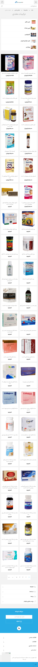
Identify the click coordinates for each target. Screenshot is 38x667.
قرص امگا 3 (27, 28)
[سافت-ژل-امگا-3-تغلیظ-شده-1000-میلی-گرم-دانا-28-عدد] (28, 555)
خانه (32, 10)
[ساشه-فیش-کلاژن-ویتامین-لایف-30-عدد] (28, 320)
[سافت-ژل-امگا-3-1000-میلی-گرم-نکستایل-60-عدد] (9, 449)
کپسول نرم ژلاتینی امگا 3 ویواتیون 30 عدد (9, 177)
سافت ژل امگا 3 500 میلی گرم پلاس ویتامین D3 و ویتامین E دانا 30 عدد (9, 487)
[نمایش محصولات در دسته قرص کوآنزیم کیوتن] (33, 41)
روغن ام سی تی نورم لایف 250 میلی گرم (28, 305)
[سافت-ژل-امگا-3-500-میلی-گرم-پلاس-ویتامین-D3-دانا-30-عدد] (28, 476)
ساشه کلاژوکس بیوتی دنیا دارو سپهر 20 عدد (28, 409)
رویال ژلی (28, 47)
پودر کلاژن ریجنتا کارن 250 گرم (28, 254)
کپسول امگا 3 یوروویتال (10, 151)
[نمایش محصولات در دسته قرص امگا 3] (33, 28)
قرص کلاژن (27, 22)
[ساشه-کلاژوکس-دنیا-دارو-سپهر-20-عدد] (9, 398)
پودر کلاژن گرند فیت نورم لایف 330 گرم (10, 254)
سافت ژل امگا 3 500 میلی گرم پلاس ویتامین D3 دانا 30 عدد (28, 487)
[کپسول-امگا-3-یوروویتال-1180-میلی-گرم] (9, 141)
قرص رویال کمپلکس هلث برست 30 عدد (28, 99)
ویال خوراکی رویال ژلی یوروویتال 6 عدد (28, 151)
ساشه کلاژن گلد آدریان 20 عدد (9, 357)
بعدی (13, 577)
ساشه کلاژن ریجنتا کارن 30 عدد (28, 357)
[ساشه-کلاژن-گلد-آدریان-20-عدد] (9, 346)
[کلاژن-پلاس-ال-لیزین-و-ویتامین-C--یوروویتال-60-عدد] (28, 192)
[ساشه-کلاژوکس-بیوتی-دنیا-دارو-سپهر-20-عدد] (28, 398)
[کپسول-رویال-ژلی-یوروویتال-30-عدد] (28, 166)
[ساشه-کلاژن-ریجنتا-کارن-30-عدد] (28, 346)
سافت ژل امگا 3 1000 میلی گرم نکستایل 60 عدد (9, 460)
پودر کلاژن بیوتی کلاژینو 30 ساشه (28, 73)
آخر (9, 577)
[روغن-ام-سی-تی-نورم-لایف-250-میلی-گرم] (28, 295)
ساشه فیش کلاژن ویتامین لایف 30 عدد (28, 330)
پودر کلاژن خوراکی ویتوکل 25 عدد (10, 229)
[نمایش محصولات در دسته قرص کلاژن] (33, 22)
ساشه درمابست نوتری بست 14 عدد (9, 305)
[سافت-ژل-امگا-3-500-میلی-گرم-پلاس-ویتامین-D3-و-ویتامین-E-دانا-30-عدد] (9, 476)
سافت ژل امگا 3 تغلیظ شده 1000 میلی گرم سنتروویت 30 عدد (10, 566)
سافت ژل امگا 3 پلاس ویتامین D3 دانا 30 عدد (10, 540)
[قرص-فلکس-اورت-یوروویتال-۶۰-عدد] (9, 88)
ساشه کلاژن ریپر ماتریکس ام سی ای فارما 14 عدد (9, 331)
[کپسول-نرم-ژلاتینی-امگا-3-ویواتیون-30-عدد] (9, 166)
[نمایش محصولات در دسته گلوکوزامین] (33, 34)
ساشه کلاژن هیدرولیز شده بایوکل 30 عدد (9, 382)
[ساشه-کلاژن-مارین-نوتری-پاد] (28, 371)
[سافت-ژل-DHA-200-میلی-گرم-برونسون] (9, 424)
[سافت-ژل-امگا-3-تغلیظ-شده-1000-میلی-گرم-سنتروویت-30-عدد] (9, 555)
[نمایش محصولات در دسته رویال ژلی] (33, 47)
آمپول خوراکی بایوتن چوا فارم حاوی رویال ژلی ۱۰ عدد (10, 203)
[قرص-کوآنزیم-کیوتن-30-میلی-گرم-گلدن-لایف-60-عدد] (9, 114)
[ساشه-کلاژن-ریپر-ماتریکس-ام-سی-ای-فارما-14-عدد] (9, 320)
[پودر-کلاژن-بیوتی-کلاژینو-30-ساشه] (28, 63)
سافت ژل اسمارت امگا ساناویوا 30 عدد (28, 460)
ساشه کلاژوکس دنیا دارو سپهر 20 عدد (10, 408)
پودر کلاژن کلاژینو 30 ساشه (28, 279)
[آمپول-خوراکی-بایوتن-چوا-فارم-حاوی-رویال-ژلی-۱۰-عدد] (9, 192)
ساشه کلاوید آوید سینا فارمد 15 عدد (28, 435)
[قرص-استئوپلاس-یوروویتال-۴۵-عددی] (9, 63)
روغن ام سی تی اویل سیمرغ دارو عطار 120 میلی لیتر (9, 280)
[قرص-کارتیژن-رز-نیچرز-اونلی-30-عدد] (28, 114)
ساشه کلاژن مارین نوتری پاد (28, 382)
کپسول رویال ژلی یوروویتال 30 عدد (28, 176)
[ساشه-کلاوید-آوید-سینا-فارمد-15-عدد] (28, 424)
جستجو (2, 6)
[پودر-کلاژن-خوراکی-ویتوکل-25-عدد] (9, 219)
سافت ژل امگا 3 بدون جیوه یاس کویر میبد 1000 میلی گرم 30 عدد (28, 540)
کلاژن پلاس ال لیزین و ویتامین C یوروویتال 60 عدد (28, 203)
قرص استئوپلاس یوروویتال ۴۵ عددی (9, 73)
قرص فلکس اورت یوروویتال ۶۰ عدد (9, 98)
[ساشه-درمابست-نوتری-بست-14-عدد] (9, 295)
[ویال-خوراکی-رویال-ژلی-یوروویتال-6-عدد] (28, 141)
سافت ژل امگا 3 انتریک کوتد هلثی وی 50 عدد (10, 513)
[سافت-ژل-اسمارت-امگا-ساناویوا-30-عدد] (28, 449)
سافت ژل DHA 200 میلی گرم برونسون (10, 435)
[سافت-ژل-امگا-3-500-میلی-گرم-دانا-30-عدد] (28, 502)
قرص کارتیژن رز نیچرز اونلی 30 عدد (28, 125)
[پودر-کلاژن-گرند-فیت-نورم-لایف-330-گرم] (9, 243)
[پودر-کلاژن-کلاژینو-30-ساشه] (28, 268)
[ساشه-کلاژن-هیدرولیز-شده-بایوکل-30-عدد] (9, 371)
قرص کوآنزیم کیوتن (25, 41)
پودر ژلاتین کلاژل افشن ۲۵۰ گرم (28, 229)
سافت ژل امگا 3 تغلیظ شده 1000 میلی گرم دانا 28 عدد (28, 566)
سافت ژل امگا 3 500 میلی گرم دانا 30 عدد (28, 513)
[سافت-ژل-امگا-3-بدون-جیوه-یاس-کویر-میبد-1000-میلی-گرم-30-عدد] (28, 529)
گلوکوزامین (27, 35)
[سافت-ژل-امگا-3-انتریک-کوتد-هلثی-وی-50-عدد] (9, 502)
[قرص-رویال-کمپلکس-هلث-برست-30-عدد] (28, 88)
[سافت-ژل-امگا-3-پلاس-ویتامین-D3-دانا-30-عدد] (9, 529)
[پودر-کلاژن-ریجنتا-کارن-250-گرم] (28, 243)
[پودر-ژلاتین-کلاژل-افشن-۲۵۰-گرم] (28, 219)
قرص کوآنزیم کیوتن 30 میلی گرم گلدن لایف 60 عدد (10, 125)
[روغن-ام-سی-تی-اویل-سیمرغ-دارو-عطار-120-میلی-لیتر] (9, 268)
